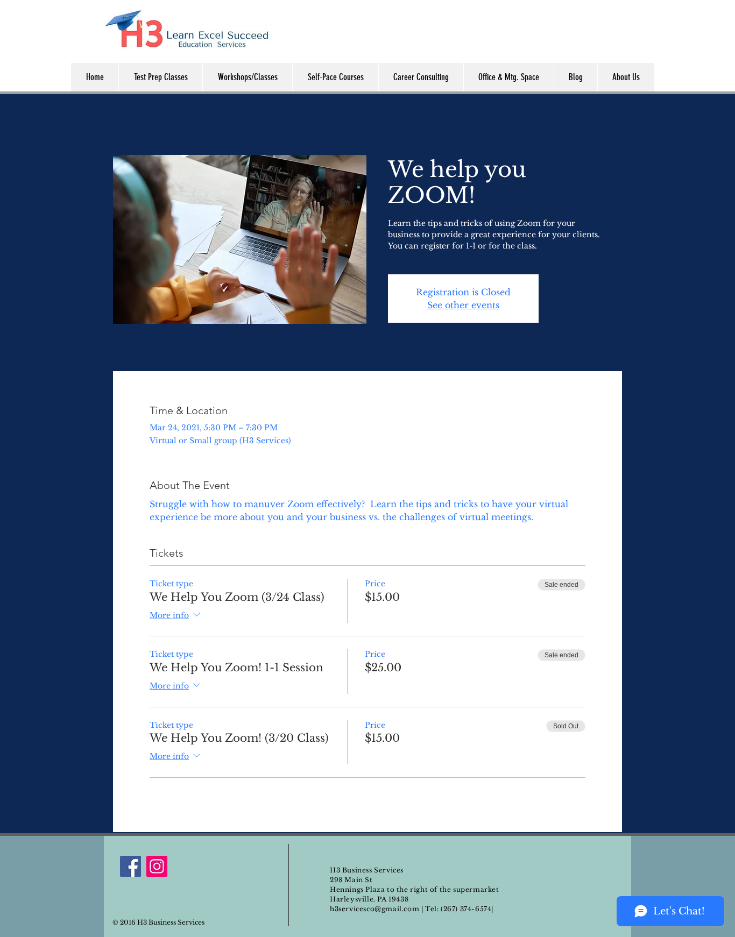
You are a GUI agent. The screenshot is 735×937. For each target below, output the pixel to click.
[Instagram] (156, 866)
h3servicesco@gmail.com (374, 909)
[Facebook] (130, 866)
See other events (463, 305)
